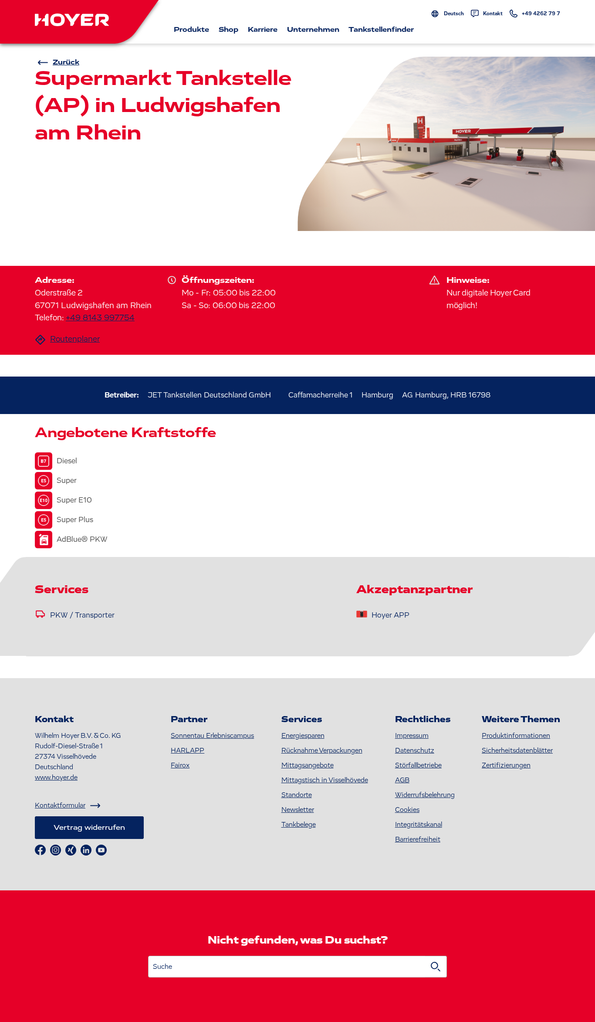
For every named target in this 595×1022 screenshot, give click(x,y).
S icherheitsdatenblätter (517, 750)
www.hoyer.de (56, 777)
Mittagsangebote (307, 765)
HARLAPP (187, 750)
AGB (402, 780)
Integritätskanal (418, 824)
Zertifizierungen (506, 765)
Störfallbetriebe (418, 765)
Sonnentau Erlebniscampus (212, 735)
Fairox (180, 765)
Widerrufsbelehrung (425, 794)
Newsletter (297, 809)
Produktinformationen (516, 735)
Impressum (412, 735)
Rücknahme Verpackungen (321, 750)
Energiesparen (303, 735)
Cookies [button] (407, 809)
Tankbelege (298, 824)
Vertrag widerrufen (89, 827)
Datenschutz (414, 750)
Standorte (296, 794)
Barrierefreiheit (417, 839)
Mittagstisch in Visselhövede (324, 780)
